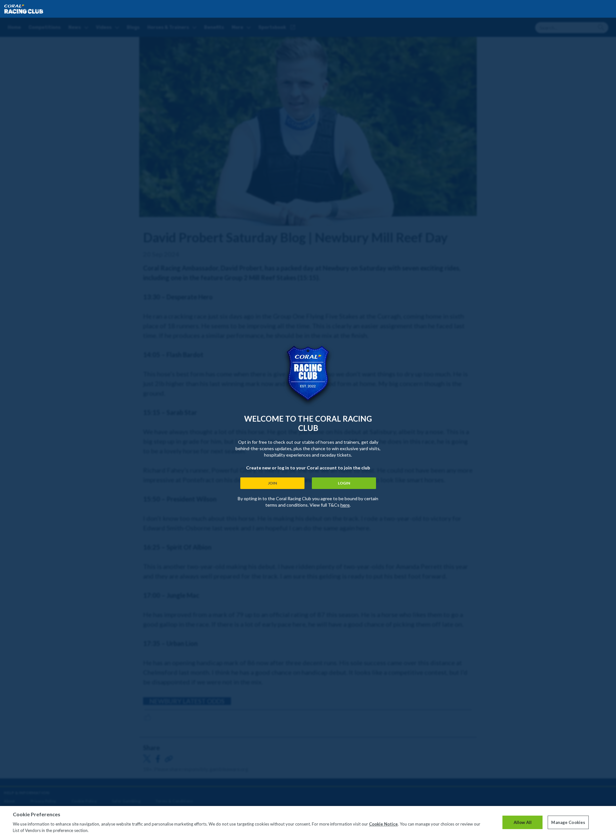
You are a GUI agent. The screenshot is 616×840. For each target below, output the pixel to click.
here (345, 505)
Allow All (523, 822)
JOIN (272, 483)
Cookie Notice (383, 824)
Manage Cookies (568, 822)
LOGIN (344, 483)
